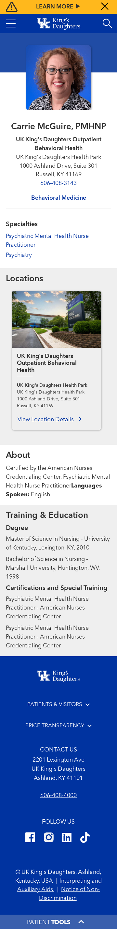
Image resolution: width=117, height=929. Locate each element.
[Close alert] (104, 7)
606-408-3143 (58, 183)
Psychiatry (19, 255)
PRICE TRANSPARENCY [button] (54, 726)
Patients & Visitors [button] (54, 704)
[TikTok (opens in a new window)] (85, 838)
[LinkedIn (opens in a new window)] (67, 838)
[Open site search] (107, 23)
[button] (10, 23)
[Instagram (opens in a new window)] (49, 838)
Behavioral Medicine (58, 198)
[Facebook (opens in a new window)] (30, 838)
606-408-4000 (58, 795)
